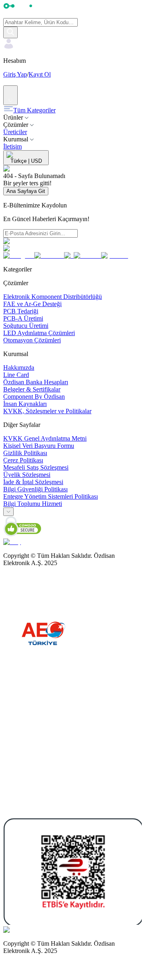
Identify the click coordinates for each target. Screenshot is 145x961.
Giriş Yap (15, 74)
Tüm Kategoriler (34, 110)
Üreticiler (15, 131)
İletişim (12, 146)
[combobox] (8, 511)
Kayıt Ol (40, 74)
